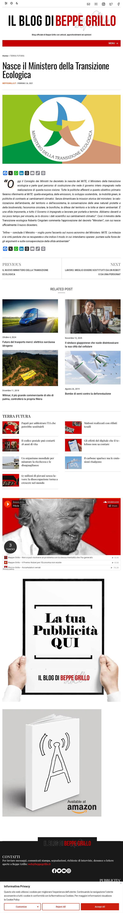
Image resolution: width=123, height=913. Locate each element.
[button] (7, 3)
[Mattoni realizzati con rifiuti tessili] (73, 427)
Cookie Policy (13, 899)
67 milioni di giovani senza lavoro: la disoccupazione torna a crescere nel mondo (39, 479)
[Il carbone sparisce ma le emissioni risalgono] (73, 462)
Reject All (61, 906)
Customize (21, 906)
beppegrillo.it (9, 83)
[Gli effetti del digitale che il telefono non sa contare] (73, 444)
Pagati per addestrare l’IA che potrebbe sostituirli (38, 424)
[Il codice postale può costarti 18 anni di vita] (10, 444)
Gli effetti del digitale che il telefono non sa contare (102, 442)
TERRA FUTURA (17, 56)
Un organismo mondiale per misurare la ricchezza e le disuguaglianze (37, 461)
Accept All (100, 906)
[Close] (121, 883)
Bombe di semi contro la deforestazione (88, 393)
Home (5, 56)
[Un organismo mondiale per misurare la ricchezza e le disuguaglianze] (10, 462)
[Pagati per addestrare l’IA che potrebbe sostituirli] (10, 427)
